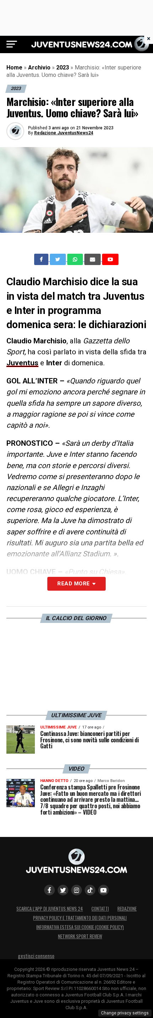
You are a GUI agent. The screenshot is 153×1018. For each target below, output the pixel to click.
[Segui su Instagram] (76, 890)
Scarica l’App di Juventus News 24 (49, 908)
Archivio (39, 67)
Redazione (127, 908)
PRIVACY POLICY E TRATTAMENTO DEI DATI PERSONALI (80, 918)
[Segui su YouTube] (103, 890)
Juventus (22, 363)
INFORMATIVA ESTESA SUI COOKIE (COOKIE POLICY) (80, 927)
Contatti (100, 908)
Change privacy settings (125, 1013)
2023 (62, 67)
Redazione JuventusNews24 (63, 132)
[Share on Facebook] (42, 259)
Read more (73, 583)
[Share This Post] (75, 259)
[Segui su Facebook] (49, 890)
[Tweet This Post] (58, 259)
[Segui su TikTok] (90, 890)
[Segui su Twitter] (63, 890)
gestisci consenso (36, 956)
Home (14, 67)
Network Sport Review (80, 936)
